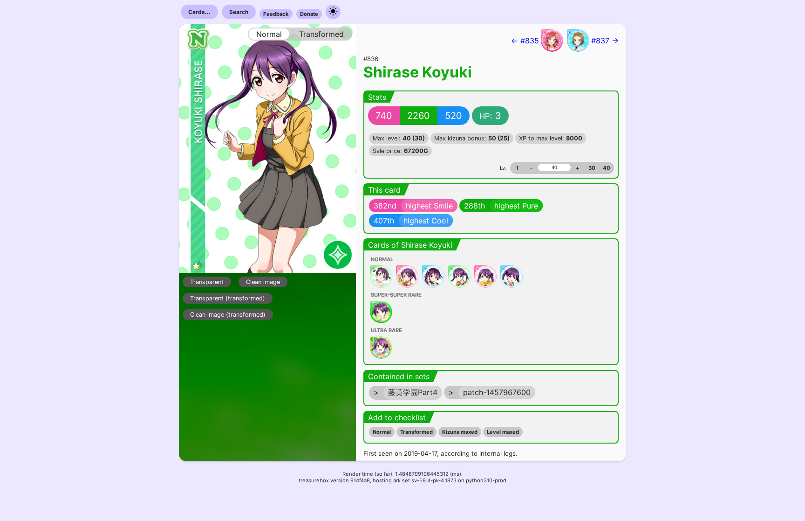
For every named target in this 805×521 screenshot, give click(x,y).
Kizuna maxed (460, 432)
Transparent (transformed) (227, 298)
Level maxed (503, 432)
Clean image (263, 281)
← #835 (525, 40)
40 (606, 168)
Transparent (207, 281)
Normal (382, 432)
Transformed (416, 432)
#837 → (605, 40)
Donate (309, 14)
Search (238, 11)
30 (591, 168)
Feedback (276, 14)
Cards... (199, 11)
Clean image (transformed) (228, 314)
